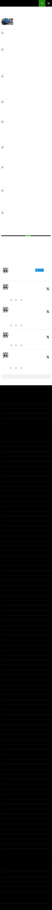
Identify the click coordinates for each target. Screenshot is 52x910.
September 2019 (8, 583)
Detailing (5, 879)
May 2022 (5, 508)
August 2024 (6, 474)
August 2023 (6, 488)
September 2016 (8, 677)
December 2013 (8, 801)
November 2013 (8, 806)
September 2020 (8, 543)
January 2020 (7, 563)
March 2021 (6, 528)
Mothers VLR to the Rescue (13, 406)
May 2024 (5, 479)
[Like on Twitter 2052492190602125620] (22, 368)
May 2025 (5, 459)
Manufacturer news (9, 884)
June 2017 (6, 657)
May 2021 (5, 523)
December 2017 (8, 638)
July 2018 (5, 618)
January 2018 (7, 633)
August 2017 (6, 647)
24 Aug (13, 288)
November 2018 (8, 603)
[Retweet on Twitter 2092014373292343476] (16, 300)
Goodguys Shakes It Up (11, 411)
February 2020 (7, 558)
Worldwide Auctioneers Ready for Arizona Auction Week (30, 122)
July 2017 (5, 652)
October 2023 (7, 484)
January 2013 (7, 851)
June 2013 (6, 831)
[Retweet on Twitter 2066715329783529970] (16, 345)
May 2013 (5, 836)
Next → (26, 244)
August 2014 (6, 762)
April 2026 (5, 449)
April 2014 (5, 782)
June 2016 (6, 682)
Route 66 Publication (20, 285)
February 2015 (7, 732)
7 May (12, 356)
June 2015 (6, 722)
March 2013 (6, 841)
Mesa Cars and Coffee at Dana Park (17, 416)
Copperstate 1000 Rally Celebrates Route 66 (21, 401)
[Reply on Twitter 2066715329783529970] (11, 345)
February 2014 (7, 792)
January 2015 (7, 737)
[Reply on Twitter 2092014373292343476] (11, 300)
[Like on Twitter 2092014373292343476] (22, 300)
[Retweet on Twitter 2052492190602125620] (16, 368)
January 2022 (7, 513)
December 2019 (8, 568)
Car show (5, 874)
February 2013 (7, 846)
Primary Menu (48, 3)
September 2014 (8, 757)
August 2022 (6, 503)
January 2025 (7, 464)
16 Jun (13, 336)
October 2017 (7, 642)
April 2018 (5, 628)
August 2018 (6, 613)
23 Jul (12, 311)
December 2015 (8, 702)
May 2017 (5, 662)
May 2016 (5, 687)
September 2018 (8, 608)
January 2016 (7, 697)
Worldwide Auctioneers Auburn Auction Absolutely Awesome (29, 77)
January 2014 (7, 796)
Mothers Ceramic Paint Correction (16, 421)
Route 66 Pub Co (11, 3)
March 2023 (6, 498)
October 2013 (7, 811)
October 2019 (7, 578)
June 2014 (6, 772)
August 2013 (6, 821)
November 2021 (8, 518)
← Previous (10, 238)
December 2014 (8, 742)
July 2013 (5, 826)
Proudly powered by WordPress (13, 907)
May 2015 (5, 727)
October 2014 (7, 752)
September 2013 (8, 816)
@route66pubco (38, 285)
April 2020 (5, 548)
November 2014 (8, 747)
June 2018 (6, 623)
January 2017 (7, 667)
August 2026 (6, 439)
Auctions (5, 869)
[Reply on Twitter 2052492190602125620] (11, 368)
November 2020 (8, 533)
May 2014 (5, 777)
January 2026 (7, 454)
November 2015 (8, 707)
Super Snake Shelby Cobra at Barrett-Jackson (28, 20)
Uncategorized (7, 894)
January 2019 (7, 598)
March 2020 (6, 553)
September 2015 (8, 717)
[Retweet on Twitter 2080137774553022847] (16, 325)
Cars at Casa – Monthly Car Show (30, 33)
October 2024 (7, 469)
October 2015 (7, 712)
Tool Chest (6, 889)
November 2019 (8, 573)
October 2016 (7, 672)
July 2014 (5, 767)
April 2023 (5, 493)
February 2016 (7, 692)
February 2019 (7, 593)
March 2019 (6, 588)
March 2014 (6, 787)
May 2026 (5, 444)
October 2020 (7, 538)
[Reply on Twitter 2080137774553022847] (11, 325)
